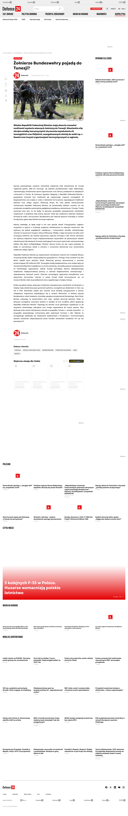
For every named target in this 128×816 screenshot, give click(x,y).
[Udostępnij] (6, 100)
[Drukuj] (6, 90)
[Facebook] (106, 787)
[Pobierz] (6, 95)
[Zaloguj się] (107, 8)
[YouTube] (119, 787)
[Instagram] (123, 787)
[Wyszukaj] (59, 8)
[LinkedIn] (115, 787)
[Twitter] (110, 787)
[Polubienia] (6, 79)
